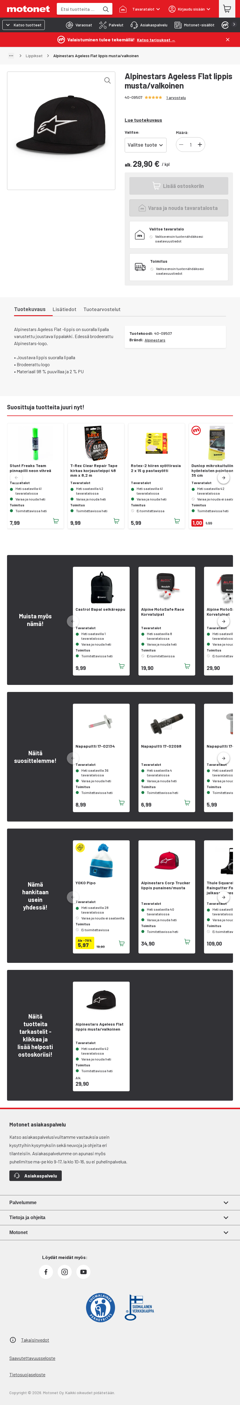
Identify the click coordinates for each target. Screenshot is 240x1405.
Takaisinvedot (35, 1340)
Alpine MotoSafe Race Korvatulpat (162, 612)
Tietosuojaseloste (27, 1374)
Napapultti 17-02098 (161, 746)
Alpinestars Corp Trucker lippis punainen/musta (165, 885)
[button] (223, 478)
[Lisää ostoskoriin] (56, 521)
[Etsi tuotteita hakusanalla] (105, 9)
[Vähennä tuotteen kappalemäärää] (181, 145)
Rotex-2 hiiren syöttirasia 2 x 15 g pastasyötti (156, 468)
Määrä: (182, 132)
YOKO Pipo (86, 882)
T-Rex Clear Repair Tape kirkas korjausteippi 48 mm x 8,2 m (93, 470)
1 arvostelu (176, 97)
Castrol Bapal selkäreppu (100, 609)
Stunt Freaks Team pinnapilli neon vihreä (30, 468)
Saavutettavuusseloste (32, 1358)
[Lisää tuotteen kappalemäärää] (200, 145)
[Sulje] (227, 39)
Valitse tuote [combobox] (142, 144)
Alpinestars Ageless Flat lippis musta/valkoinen (100, 1026)
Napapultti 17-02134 (95, 746)
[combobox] (78, 9)
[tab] (77, 25)
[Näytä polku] (11, 56)
